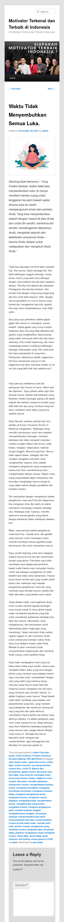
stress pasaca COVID (42, 839)
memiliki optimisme (38, 781)
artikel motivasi (23, 755)
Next (51, 88)
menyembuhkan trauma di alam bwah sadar (30, 821)
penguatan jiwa (34, 829)
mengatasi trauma (18, 797)
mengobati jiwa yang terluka (30, 803)
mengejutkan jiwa (27, 800)
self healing (24, 839)
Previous (14, 88)
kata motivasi (26, 774)
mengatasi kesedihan (27, 787)
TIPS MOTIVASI (34, 758)
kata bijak (13, 774)
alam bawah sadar (18, 762)
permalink (38, 842)
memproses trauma (19, 784)
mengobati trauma (18, 807)
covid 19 (26, 768)
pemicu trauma (22, 826)
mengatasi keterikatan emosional (29, 789)
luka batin (22, 781)
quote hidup (35, 835)
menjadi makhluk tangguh (28, 810)
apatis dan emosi (37, 762)
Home (12, 77)
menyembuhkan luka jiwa (21, 819)
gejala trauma (29, 771)
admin (45, 130)
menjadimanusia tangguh (21, 813)
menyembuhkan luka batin (31, 816)
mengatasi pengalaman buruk (30, 794)
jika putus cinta (44, 771)
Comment (21, 885)
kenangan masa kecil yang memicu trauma (29, 776)
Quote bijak (22, 835)
